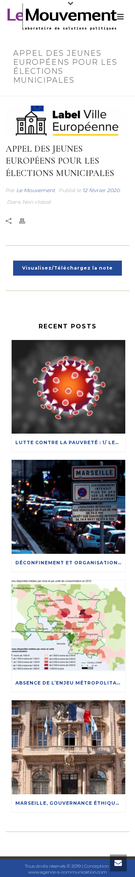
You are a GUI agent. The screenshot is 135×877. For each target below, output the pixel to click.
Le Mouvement (36, 190)
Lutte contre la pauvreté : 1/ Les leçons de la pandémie (70, 442)
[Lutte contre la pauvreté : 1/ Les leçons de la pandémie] (68, 387)
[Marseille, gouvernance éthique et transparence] (68, 747)
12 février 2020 (101, 190)
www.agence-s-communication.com (67, 872)
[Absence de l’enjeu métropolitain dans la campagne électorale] (68, 627)
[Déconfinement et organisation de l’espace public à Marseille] (68, 507)
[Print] (26, 221)
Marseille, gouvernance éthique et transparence (70, 803)
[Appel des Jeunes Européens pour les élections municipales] (67, 121)
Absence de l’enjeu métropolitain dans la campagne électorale (70, 683)
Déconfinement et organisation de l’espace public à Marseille (70, 562)
